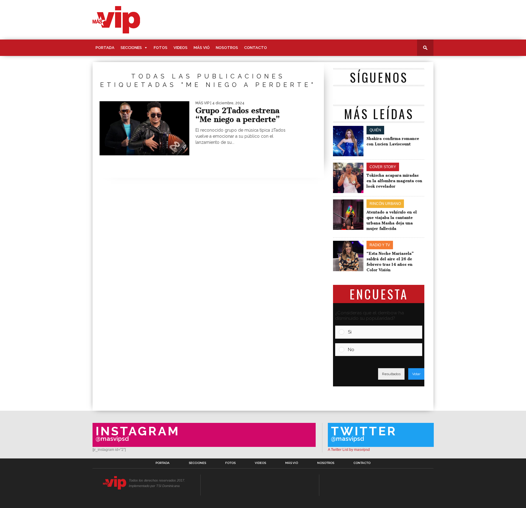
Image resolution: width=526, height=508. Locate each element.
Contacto (255, 47)
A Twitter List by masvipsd (349, 450)
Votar (416, 374)
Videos (181, 47)
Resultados (391, 374)
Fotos (160, 47)
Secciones (131, 47)
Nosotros (227, 47)
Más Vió (202, 47)
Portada (105, 47)
